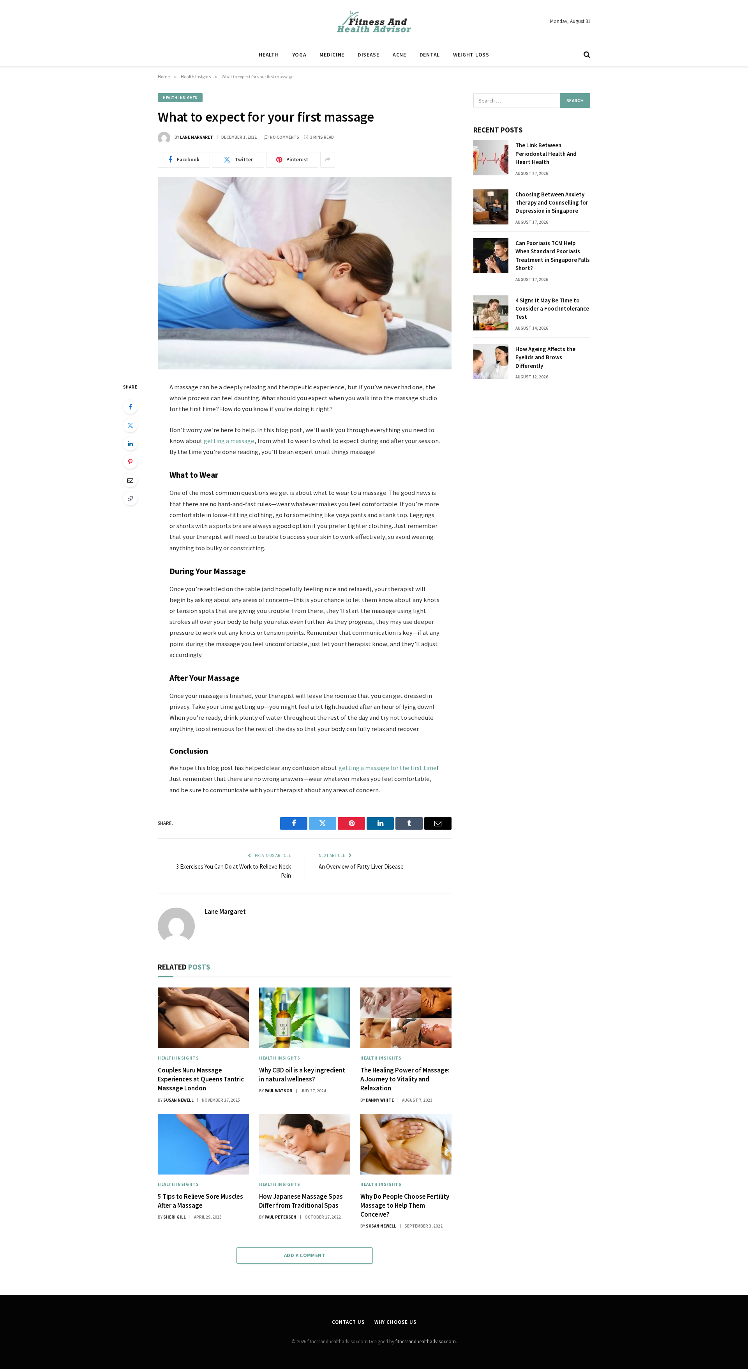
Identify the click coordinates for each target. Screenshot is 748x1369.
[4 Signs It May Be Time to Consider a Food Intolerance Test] (490, 312)
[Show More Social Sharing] (327, 160)
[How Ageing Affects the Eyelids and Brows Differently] (490, 361)
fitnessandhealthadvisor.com (425, 1341)
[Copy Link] (130, 498)
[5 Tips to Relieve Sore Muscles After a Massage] (203, 1144)
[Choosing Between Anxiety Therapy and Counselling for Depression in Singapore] (490, 206)
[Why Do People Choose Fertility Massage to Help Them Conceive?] (406, 1144)
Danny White (380, 1100)
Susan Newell (178, 1100)
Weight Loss (471, 54)
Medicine (331, 54)
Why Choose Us (395, 1322)
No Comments (284, 137)
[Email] (130, 480)
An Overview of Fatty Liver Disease (361, 866)
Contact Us (348, 1322)
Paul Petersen (280, 1217)
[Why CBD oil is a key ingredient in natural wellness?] (304, 1017)
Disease (368, 54)
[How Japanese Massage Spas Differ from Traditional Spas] (304, 1144)
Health (269, 54)
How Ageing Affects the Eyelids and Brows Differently (545, 357)
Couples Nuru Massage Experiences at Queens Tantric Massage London (201, 1079)
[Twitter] (130, 425)
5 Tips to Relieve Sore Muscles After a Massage (200, 1201)
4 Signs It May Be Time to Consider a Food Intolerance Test (552, 309)
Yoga (299, 54)
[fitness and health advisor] (373, 21)
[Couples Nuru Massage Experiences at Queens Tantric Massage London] (203, 1017)
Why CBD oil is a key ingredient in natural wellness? (302, 1074)
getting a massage (229, 441)
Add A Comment (304, 1255)
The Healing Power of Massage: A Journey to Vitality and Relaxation (405, 1079)
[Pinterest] (130, 462)
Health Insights (180, 97)
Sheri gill (174, 1217)
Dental (430, 54)
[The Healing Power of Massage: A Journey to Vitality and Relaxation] (406, 1017)
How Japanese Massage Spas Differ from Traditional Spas (301, 1201)
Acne (399, 54)
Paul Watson (279, 1090)
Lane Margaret (196, 137)
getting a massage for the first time (388, 768)
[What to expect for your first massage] (305, 273)
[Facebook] (130, 407)
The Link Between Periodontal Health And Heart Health (546, 153)
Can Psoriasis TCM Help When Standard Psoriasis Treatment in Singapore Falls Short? (552, 255)
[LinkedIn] (130, 443)
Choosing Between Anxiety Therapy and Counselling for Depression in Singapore (551, 203)
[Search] (586, 55)
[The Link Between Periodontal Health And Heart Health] (490, 157)
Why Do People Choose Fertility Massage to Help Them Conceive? (404, 1205)
